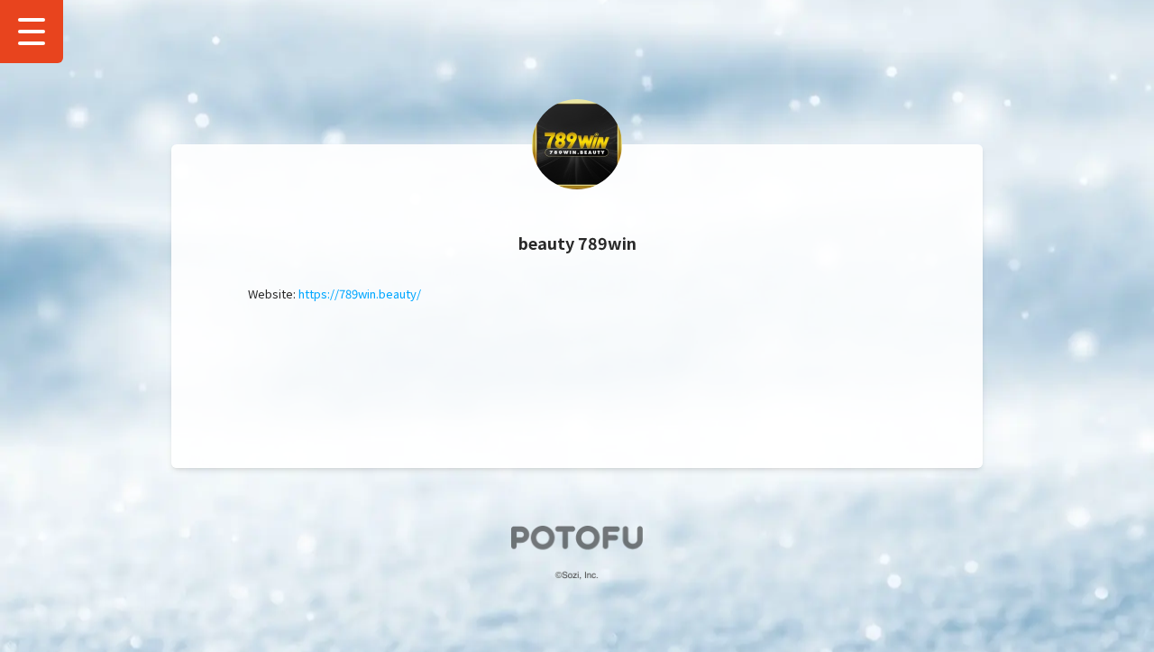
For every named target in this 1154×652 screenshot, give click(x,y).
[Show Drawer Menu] (31, 31)
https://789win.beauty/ (359, 293)
